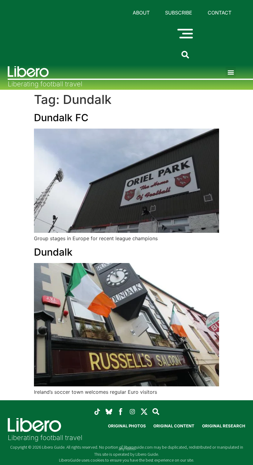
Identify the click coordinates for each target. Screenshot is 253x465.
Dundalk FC (61, 118)
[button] (231, 72)
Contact (219, 13)
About (141, 13)
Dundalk (53, 252)
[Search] (156, 412)
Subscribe (178, 13)
